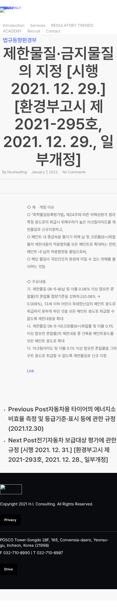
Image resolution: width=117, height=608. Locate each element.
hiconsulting (17, 172)
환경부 (29, 40)
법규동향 (12, 40)
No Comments (73, 172)
